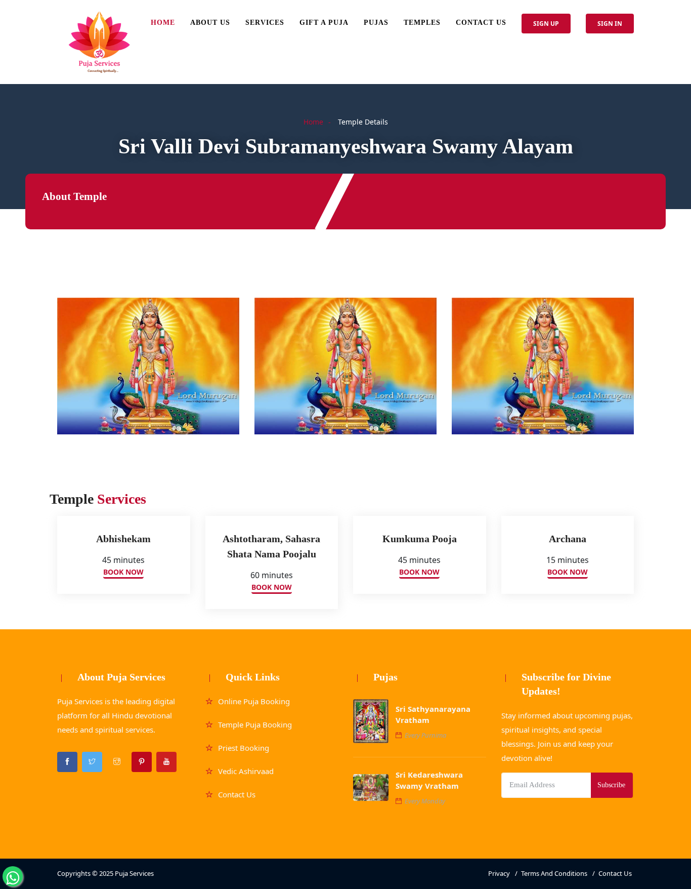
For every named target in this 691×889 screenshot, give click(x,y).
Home (163, 22)
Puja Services (134, 873)
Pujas (376, 22)
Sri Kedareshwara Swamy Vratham (429, 780)
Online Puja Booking (254, 701)
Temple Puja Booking (255, 724)
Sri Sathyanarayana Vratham (433, 714)
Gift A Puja (324, 22)
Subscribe (611, 785)
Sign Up (546, 23)
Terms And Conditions (554, 873)
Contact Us (481, 22)
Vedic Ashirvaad (246, 771)
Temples (422, 22)
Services (264, 22)
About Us (210, 22)
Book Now (123, 572)
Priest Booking (243, 748)
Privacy (499, 873)
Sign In (609, 23)
